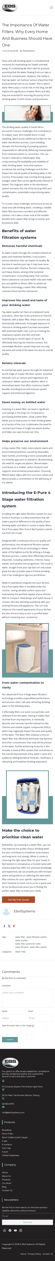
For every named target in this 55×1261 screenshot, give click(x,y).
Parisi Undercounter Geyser (15, 1137)
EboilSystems (29, 51)
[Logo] (10, 7)
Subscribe (27, 1222)
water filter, (21, 937)
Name (4, 1011)
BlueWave (6, 1130)
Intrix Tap (6, 1148)
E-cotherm (7, 1144)
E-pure (5, 1152)
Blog (4, 1187)
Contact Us (7, 1190)
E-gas (4, 1141)
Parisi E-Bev (7, 1134)
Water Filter (20, 951)
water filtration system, (37, 937)
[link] (4, 926)
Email (30, 1011)
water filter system (38, 947)
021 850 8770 (8, 1104)
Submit (10, 1039)
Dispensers (14, 1155)
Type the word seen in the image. (17, 1025)
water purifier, (22, 940)
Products (6, 1179)
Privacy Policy (34, 1254)
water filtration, (22, 947)
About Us (6, 1176)
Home (5, 1172)
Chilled (5, 1155)
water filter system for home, (28, 943)
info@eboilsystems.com (13, 1112)
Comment (6, 985)
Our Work (6, 1183)
